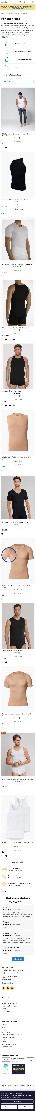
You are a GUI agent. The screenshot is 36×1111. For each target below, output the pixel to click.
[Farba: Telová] (10, 340)
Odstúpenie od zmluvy (9, 1044)
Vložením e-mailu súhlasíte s (18, 1060)
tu (19, 1097)
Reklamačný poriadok (8, 1037)
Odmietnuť (9, 1107)
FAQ (3, 1030)
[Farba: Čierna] (6, 148)
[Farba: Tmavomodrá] (14, 340)
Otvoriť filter (8, 81)
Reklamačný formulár (8, 1047)
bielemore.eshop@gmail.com (15, 973)
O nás (3, 1027)
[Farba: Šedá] (14, 406)
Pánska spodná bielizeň (9, 1006)
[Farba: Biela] (2, 148)
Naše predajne (6, 980)
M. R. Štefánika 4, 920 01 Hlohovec (12, 970)
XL (6, 213)
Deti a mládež (6, 1011)
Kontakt (4, 1025)
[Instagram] (8, 988)
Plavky (4, 1008)
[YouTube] (12, 988)
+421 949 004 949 (11, 977)
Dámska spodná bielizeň (9, 1003)
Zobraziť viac (18, 959)
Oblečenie (5, 1001)
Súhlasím (26, 1107)
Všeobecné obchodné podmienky (12, 1035)
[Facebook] (4, 988)
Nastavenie (17, 1101)
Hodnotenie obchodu (18, 898)
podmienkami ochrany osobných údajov (16, 1060)
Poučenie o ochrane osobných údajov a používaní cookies (17, 1041)
